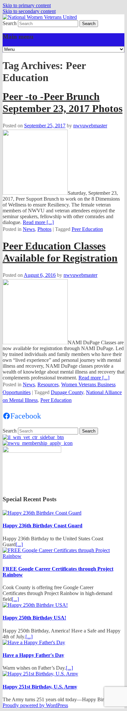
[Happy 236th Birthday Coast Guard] (42, 513)
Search (10, 23)
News (29, 229)
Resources (48, 384)
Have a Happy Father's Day (33, 655)
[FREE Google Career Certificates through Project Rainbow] (63, 556)
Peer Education (87, 229)
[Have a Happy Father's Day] (34, 642)
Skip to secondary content (29, 11)
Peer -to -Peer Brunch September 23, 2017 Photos (62, 102)
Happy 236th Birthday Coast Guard (42, 525)
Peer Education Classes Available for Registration (60, 252)
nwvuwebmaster (90, 125)
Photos (44, 229)
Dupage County (67, 392)
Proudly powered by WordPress (35, 705)
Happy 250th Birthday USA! (34, 617)
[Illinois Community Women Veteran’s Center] (33, 437)
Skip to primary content (27, 5)
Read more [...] (38, 222)
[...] (19, 544)
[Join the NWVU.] (38, 443)
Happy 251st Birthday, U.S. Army (40, 687)
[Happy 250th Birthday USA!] (35, 605)
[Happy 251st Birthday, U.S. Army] (40, 673)
